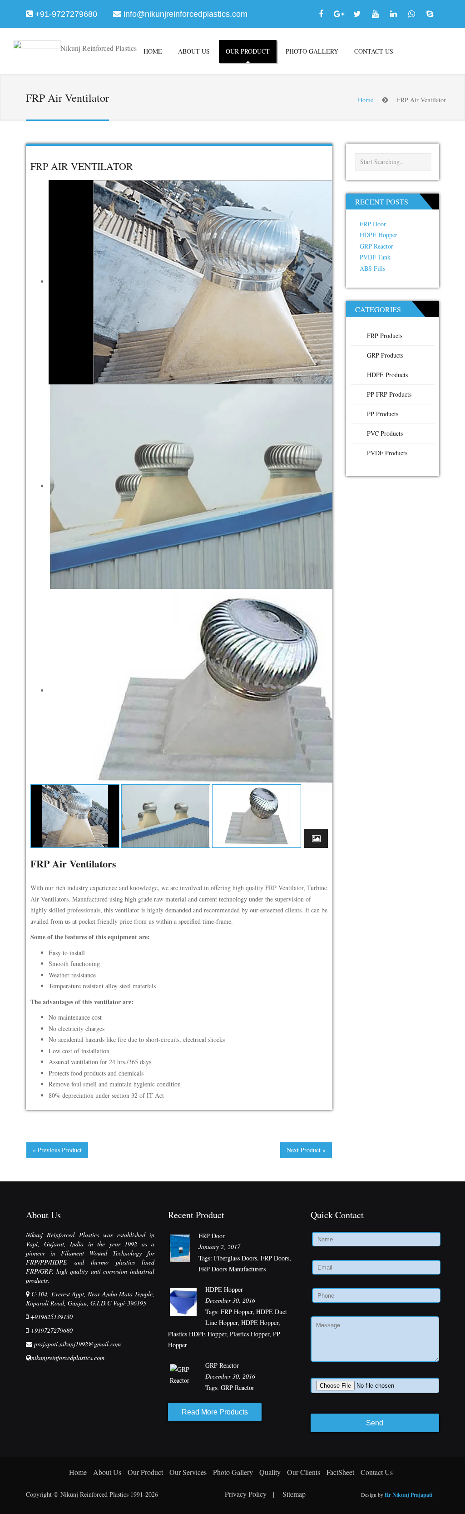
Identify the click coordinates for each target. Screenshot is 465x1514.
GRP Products (385, 355)
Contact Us (373, 51)
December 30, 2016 (230, 1300)
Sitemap (294, 1494)
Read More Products (215, 1412)
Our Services (188, 1472)
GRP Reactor (376, 246)
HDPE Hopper (378, 234)
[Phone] (375, 1296)
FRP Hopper (236, 1311)
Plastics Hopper (249, 1334)
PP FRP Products (389, 394)
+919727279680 (51, 1330)
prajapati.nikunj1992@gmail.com (77, 1344)
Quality (270, 1472)
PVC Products (385, 433)
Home (152, 51)
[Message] (375, 1341)
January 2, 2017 (219, 1246)
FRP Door (373, 223)
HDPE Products (387, 374)
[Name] (375, 1239)
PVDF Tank (375, 257)
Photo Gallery (312, 51)
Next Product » (306, 1149)
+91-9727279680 (66, 14)
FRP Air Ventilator (81, 166)
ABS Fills (372, 268)
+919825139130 (51, 1316)
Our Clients (303, 1472)
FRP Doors (275, 1258)
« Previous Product (57, 1149)
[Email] (375, 1268)
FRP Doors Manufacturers (232, 1269)
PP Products (382, 413)
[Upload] (375, 1385)
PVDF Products (387, 452)
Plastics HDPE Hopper (197, 1334)
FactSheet (340, 1472)
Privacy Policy (249, 1494)
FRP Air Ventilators (73, 864)
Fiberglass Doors (235, 1258)
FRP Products (384, 335)
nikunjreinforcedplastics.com (67, 1357)
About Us (194, 51)
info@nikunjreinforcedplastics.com (185, 14)
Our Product (248, 51)
